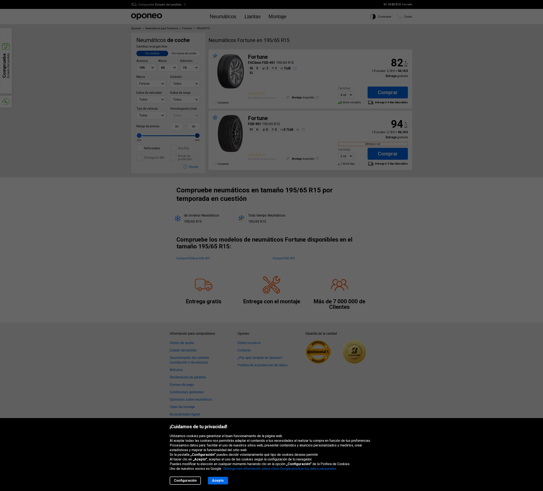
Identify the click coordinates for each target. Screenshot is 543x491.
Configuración (185, 480)
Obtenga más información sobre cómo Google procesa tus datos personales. (280, 469)
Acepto (218, 480)
